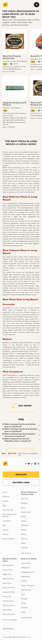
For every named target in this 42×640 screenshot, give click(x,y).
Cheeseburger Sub (27, 572)
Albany (23, 534)
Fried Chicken (26, 590)
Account (6, 530)
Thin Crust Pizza (8, 605)
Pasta (23, 594)
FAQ (4, 525)
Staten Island (26, 512)
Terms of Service (8, 539)
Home (5, 492)
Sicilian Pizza (7, 570)
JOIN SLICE (21, 474)
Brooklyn (24, 503)
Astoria (23, 543)
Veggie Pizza (7, 574)
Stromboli (24, 608)
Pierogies (24, 599)
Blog (4, 505)
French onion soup (27, 585)
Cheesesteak (25, 576)
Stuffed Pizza (7, 610)
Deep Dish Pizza (8, 579)
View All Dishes (26, 618)
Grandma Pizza (8, 601)
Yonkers (24, 530)
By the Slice (7, 583)
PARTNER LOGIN (21, 482)
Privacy (5, 534)
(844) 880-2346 (8, 629)
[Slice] (5, 5)
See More (25, 405)
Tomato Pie (7, 596)
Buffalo (23, 517)
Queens (23, 521)
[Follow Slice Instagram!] (38, 464)
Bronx (23, 508)
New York (12, 453)
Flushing (24, 548)
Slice (4, 453)
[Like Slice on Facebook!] (25, 464)
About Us (6, 497)
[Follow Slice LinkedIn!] (35, 464)
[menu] (36, 4)
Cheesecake (25, 568)
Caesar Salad (26, 563)
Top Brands (7, 521)
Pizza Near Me (8, 510)
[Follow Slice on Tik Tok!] (32, 464)
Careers (5, 501)
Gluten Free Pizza (9, 588)
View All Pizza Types (10, 620)
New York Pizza (8, 565)
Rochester (24, 525)
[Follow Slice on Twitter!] (29, 464)
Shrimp (23, 603)
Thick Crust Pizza (9, 614)
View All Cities (26, 553)
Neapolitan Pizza (9, 592)
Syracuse (24, 539)
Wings (23, 612)
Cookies (24, 581)
